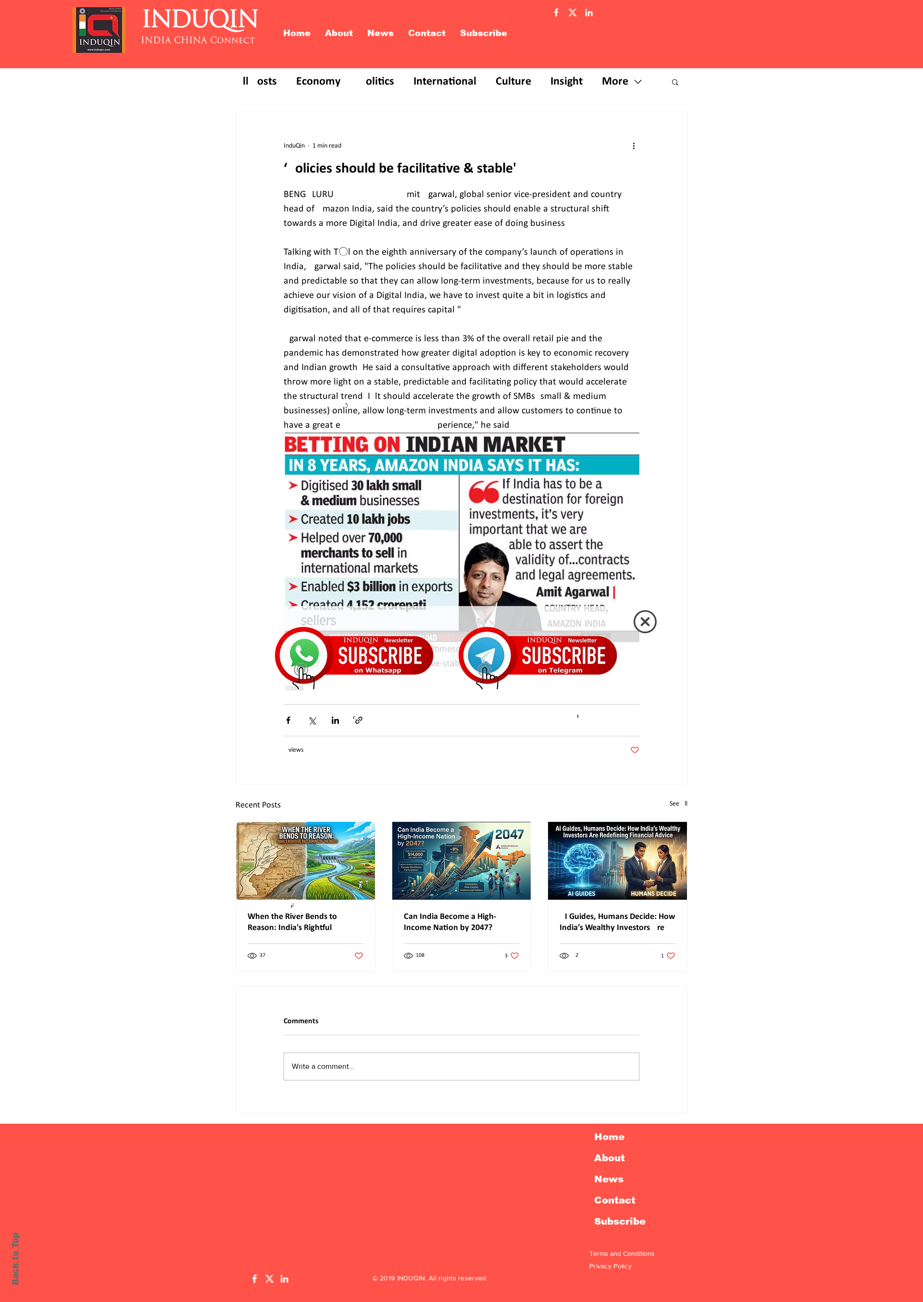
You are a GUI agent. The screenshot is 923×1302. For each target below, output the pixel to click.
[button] (645, 621)
